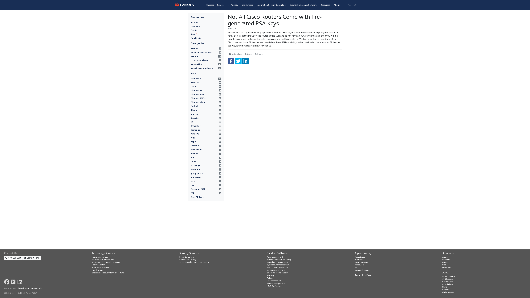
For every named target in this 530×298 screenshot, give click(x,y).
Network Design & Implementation (106, 262)
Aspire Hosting (363, 253)
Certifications (447, 279)
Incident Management (276, 270)
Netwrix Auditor (98, 265)
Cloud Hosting (98, 270)
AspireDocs (359, 265)
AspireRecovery (361, 262)
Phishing (270, 275)
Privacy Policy (36, 288)
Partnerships (447, 281)
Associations (447, 284)
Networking (236, 54)
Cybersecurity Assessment (278, 265)
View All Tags (197, 197)
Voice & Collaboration (100, 267)
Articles (194, 22)
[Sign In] (354, 5)
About (446, 272)
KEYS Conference (274, 286)
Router (260, 54)
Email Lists (196, 38)
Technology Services (103, 253)
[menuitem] (215, 5)
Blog (193, 34)
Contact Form (32, 257)
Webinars (195, 26)
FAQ (356, 267)
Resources (448, 253)
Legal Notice (24, 288)
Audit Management (275, 257)
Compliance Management (277, 262)
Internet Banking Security (277, 273)
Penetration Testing (187, 259)
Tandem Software (277, 253)
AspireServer (360, 257)
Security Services (188, 253)
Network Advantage (100, 257)
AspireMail (359, 259)
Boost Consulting (186, 257)
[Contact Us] (349, 5)
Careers (445, 289)
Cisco (249, 54)
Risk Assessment (274, 280)
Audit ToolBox (363, 275)
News (444, 287)
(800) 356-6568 (14, 257)
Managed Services (362, 270)
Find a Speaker (448, 292)
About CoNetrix (448, 276)
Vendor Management (276, 283)
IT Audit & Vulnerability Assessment (194, 262)
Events (194, 30)
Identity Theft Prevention (277, 267)
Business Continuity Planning (279, 259)
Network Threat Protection (103, 259)
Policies (270, 278)
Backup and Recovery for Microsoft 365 (108, 273)
